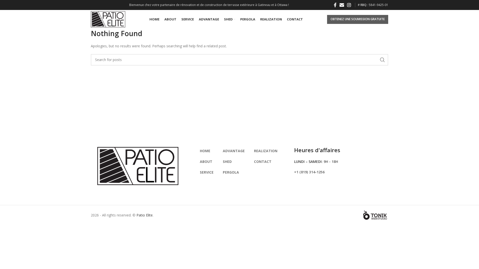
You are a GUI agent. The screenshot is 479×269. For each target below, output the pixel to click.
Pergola (231, 172)
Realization (265, 150)
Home (205, 150)
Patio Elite (144, 215)
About (206, 161)
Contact (262, 161)
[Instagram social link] (349, 5)
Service (207, 172)
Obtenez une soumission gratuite (358, 19)
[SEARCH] (382, 60)
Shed (227, 161)
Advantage (234, 150)
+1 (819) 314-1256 (309, 172)
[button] (342, 5)
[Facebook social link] (335, 5)
